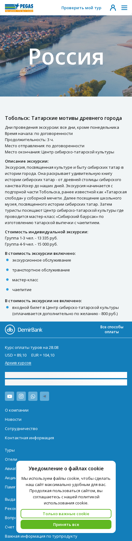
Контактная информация (29, 437)
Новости (13, 419)
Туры (10, 450)
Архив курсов (18, 362)
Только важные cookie (66, 513)
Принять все (66, 524)
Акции (11, 477)
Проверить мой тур (81, 7)
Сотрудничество (21, 428)
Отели (11, 459)
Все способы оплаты (111, 329)
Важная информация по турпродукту (41, 536)
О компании (17, 410)
